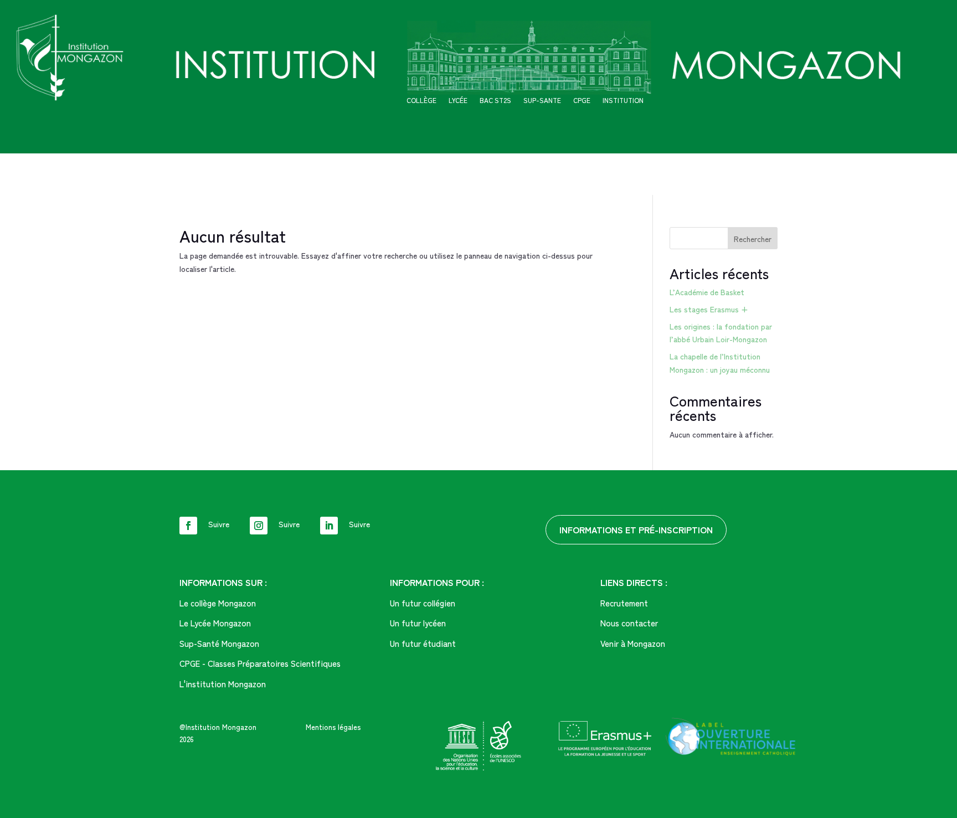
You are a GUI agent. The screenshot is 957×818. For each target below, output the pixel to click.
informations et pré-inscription (636, 529)
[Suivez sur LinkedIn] (329, 525)
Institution (623, 100)
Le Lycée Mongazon (215, 623)
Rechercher (752, 238)
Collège (421, 100)
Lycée (458, 100)
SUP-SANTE (542, 100)
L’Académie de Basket (707, 291)
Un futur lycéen (418, 623)
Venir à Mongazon (632, 643)
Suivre (218, 523)
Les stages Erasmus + (709, 309)
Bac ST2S (495, 100)
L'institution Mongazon (222, 684)
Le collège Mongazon (217, 603)
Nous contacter (629, 623)
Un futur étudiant (423, 643)
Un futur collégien (422, 603)
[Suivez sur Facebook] (188, 525)
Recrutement (624, 603)
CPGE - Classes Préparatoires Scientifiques (260, 663)
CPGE (581, 100)
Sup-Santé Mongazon (219, 643)
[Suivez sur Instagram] (258, 525)
